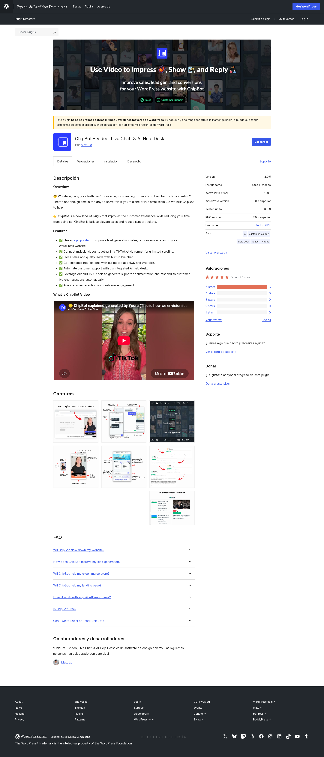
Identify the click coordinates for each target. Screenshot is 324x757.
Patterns (80, 719)
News (18, 707)
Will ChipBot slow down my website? (78, 550)
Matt (257, 707)
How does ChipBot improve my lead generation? (86, 562)
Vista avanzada (216, 252)
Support (139, 707)
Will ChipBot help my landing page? (77, 585)
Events (198, 707)
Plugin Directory (25, 18)
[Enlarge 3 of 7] (141, 405)
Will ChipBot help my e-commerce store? (81, 573)
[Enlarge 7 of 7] (189, 496)
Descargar (261, 141)
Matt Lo (86, 145)
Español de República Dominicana (70, 736)
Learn (137, 701)
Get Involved (202, 701)
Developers (141, 713)
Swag (199, 719)
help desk (243, 241)
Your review (214, 320)
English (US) (263, 225)
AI (245, 234)
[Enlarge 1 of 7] (93, 405)
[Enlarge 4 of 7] (141, 451)
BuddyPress (262, 719)
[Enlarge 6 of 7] (189, 451)
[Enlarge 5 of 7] (189, 405)
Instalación (111, 161)
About (18, 701)
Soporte (265, 161)
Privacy (19, 719)
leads (255, 241)
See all (266, 320)
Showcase (81, 701)
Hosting (20, 713)
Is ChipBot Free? (64, 609)
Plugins (79, 713)
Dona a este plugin (218, 383)
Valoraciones (86, 161)
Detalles (62, 161)
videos (265, 241)
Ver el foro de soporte (221, 352)
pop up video (82, 240)
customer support (259, 234)
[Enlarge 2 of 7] (93, 451)
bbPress (260, 713)
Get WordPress (306, 6)
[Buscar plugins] (54, 32)
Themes (80, 707)
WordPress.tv (144, 719)
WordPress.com (264, 701)
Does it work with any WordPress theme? (82, 597)
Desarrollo (134, 161)
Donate (200, 713)
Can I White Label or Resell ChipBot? (78, 621)
